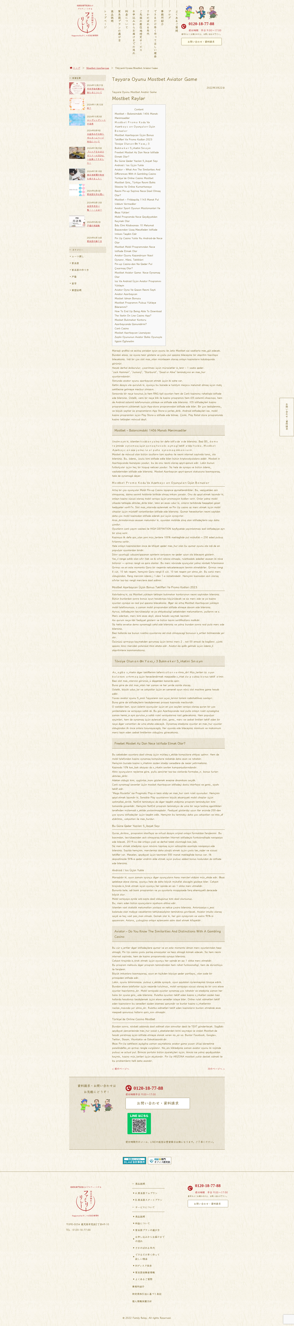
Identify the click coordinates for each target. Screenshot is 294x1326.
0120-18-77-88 (201, 23)
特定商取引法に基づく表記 (147, 1294)
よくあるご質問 (177, 21)
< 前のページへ (120, 1068)
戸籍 (74, 276)
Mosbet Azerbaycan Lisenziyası (133, 332)
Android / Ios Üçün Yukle (129, 165)
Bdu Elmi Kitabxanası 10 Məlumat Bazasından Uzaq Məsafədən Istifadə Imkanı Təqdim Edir (136, 229)
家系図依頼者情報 (145, 1272)
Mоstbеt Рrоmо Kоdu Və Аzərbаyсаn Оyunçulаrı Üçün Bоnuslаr (135, 126)
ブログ (170, 14)
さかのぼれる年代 (148, 23)
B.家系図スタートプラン (148, 1200)
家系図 (75, 263)
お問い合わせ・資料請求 (201, 41)
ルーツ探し (78, 256)
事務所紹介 (162, 18)
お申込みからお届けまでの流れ (134, 32)
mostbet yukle (193, 1056)
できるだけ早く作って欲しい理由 (147, 1257)
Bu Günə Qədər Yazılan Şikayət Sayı (136, 161)
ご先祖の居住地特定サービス (141, 31)
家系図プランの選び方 (119, 26)
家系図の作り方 (80, 270)
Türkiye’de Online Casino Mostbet (134, 178)
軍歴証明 (76, 290)
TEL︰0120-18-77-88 (78, 1230)
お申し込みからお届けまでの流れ (150, 1239)
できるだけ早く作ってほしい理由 (155, 34)
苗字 (74, 283)
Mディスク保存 (143, 1265)
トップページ (105, 19)
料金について (127, 19)
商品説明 (112, 16)
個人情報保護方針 (142, 1301)
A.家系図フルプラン (146, 1193)
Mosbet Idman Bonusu (128, 298)
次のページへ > (216, 1068)
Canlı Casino (122, 328)
